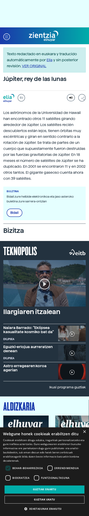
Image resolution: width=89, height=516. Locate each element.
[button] (6, 36)
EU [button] (21, 97)
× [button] (84, 431)
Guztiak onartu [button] (44, 489)
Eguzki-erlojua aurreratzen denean (28, 349)
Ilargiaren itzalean (31, 312)
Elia (49, 60)
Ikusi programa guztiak (67, 387)
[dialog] (44, 471)
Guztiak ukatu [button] (44, 499)
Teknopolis (20, 250)
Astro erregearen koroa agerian (25, 368)
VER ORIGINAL (34, 66)
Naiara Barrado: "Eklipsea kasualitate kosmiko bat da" (28, 329)
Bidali (14, 213)
